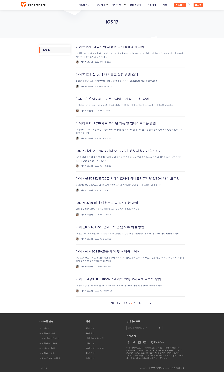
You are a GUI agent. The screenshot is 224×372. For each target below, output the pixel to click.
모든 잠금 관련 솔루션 (49, 358)
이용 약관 (90, 343)
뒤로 (112, 303)
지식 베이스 (45, 328)
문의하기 (90, 333)
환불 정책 (90, 353)
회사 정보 (90, 328)
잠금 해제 (101, 4)
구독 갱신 (90, 358)
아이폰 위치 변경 (47, 353)
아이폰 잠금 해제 (47, 333)
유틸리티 (152, 4)
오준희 (90, 62)
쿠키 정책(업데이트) (95, 348)
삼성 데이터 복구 (47, 348)
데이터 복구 (117, 4)
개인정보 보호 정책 (95, 338)
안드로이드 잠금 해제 (49, 338)
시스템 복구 (84, 4)
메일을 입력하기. (144, 328)
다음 (139, 303)
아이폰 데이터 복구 (48, 343)
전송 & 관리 (135, 4)
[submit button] (159, 328)
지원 (165, 4)
